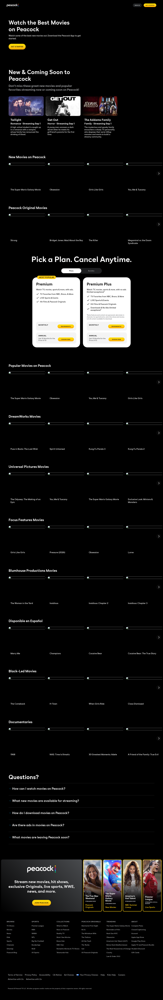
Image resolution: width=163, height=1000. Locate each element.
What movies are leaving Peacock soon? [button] (40, 837)
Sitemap (10, 949)
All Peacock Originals (90, 952)
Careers (121, 975)
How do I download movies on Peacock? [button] (40, 813)
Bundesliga (36, 945)
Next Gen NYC (112, 933)
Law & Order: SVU (113, 956)
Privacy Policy (31, 975)
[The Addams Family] (100, 106)
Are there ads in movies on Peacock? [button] (38, 825)
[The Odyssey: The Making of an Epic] (27, 484)
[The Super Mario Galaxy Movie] (27, 174)
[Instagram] (153, 973)
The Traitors (86, 937)
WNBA (34, 933)
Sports (9, 941)
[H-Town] (66, 688)
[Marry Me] (27, 638)
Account (134, 933)
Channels (10, 945)
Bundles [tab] (91, 271)
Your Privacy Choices (89, 975)
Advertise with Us (16, 979)
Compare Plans (137, 926)
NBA (33, 930)
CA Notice (57, 975)
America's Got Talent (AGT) (117, 941)
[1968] (27, 739)
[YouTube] (147, 973)
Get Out (52, 119)
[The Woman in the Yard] (27, 588)
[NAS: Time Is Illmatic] (66, 739)
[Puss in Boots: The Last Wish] (27, 434)
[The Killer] (105, 225)
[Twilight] (26, 106)
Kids (8, 937)
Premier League (38, 926)
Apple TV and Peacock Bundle (142, 945)
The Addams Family (97, 119)
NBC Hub (60, 945)
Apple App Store (137, 937)
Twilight (16, 119)
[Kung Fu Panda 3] (105, 434)
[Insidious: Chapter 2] (105, 588)
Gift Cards (135, 952)
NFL (33, 937)
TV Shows (10, 926)
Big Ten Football (38, 941)
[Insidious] (66, 588)
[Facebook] (135, 973)
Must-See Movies (63, 937)
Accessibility (44, 975)
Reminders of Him (113, 930)
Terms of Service (15, 975)
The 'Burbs (85, 945)
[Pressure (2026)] (66, 537)
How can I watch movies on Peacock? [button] (38, 788)
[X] (135, 980)
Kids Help (111, 975)
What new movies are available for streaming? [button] (45, 801)
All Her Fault (86, 941)
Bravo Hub (60, 941)
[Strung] (27, 225)
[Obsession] (66, 174)
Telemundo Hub (62, 952)
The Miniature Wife (89, 933)
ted (83, 949)
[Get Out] (63, 106)
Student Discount (138, 949)
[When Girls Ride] (105, 688)
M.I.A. (84, 930)
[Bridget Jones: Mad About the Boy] (66, 225)
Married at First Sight (90, 926)
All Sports (35, 952)
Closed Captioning (138, 930)
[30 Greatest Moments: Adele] (105, 739)
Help (103, 975)
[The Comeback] (27, 688)
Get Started (150, 5)
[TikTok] (141, 973)
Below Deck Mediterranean (116, 945)
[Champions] (66, 638)
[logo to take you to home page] (13, 5)
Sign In (137, 5)
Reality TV (61, 933)
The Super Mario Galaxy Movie (118, 926)
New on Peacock (63, 930)
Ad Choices (69, 975)
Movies (9, 930)
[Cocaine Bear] (105, 638)
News (9, 933)
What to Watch (62, 926)
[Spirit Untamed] (66, 434)
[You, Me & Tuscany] (105, 383)
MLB (33, 949)
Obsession (110, 937)
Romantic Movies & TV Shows (68, 949)
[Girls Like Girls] (105, 174)
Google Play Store (138, 941)
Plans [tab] (71, 271)
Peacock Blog (12, 952)
